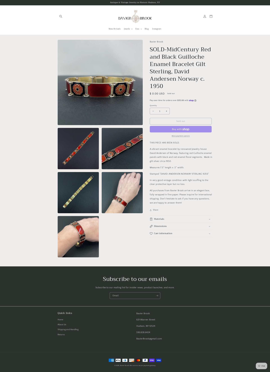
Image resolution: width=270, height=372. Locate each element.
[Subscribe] (157, 295)
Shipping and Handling (68, 329)
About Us (62, 324)
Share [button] (155, 210)
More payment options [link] (181, 136)
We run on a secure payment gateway (143, 365)
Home (60, 320)
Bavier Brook (124, 365)
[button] (61, 16)
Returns (61, 335)
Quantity (153, 105)
